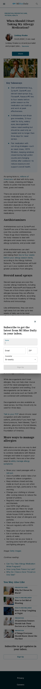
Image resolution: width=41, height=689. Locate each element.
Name (7, 340)
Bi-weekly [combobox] (9, 359)
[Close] (35, 321)
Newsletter (8, 356)
